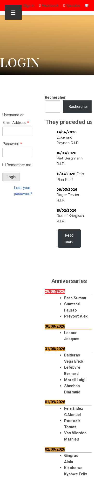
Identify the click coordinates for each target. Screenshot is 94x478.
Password (12, 143)
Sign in (28, 5)
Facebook (50, 5)
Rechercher (55, 97)
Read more (69, 238)
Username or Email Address (15, 119)
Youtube (72, 5)
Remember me (19, 165)
